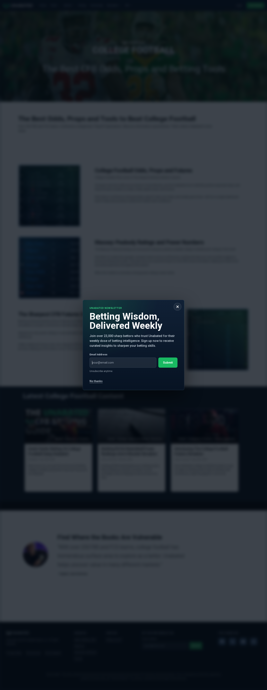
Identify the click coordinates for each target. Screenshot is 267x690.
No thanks (96, 381)
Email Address (98, 354)
